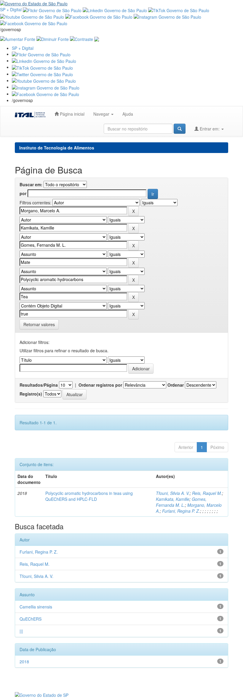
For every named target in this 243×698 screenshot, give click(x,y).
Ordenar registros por (100, 385)
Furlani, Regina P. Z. (181, 511)
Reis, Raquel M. (207, 493)
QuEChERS (30, 619)
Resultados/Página (39, 385)
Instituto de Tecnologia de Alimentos (56, 148)
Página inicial (71, 114)
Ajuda (127, 114)
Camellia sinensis (36, 607)
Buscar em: (31, 184)
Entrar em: (210, 129)
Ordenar (175, 385)
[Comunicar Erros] (96, 38)
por (23, 193)
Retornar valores (39, 324)
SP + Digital (11, 9)
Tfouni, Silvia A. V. (173, 493)
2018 (24, 661)
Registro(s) (31, 394)
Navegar (102, 114)
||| (21, 631)
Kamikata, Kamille (172, 499)
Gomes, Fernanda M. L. (181, 502)
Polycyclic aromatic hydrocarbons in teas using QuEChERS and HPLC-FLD (89, 496)
